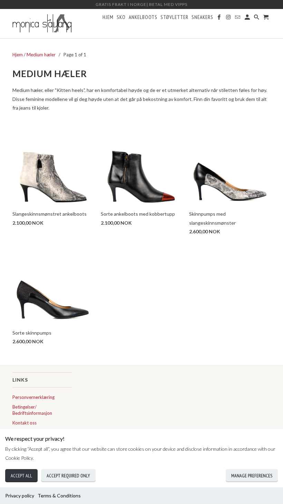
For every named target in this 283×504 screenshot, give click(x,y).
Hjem (108, 17)
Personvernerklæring (33, 397)
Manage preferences (251, 476)
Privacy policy (19, 495)
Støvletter (174, 17)
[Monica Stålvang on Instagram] (229, 18)
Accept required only (68, 476)
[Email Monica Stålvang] (238, 18)
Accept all (21, 476)
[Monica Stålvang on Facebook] (219, 18)
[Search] (257, 18)
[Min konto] (248, 18)
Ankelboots (143, 17)
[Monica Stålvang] (42, 23)
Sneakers (202, 17)
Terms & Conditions (59, 495)
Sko (121, 17)
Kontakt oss (24, 423)
